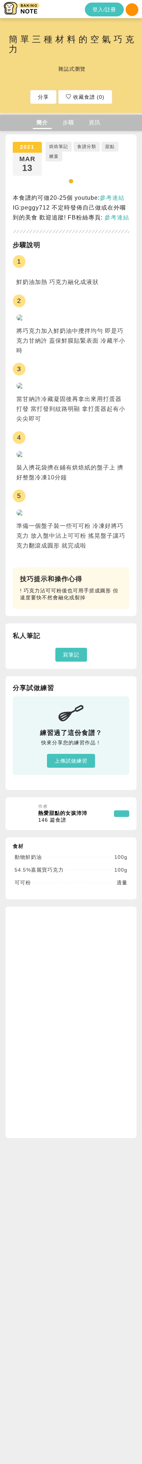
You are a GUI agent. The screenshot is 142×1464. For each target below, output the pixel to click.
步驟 (68, 122)
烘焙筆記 (58, 146)
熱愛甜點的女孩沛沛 (62, 816)
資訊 (94, 122)
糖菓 (54, 156)
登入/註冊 (104, 9)
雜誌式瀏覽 (72, 69)
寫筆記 (71, 655)
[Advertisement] (67, 1021)
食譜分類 (86, 146)
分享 (43, 97)
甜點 (110, 146)
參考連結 (112, 198)
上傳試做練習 (71, 761)
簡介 (42, 122)
